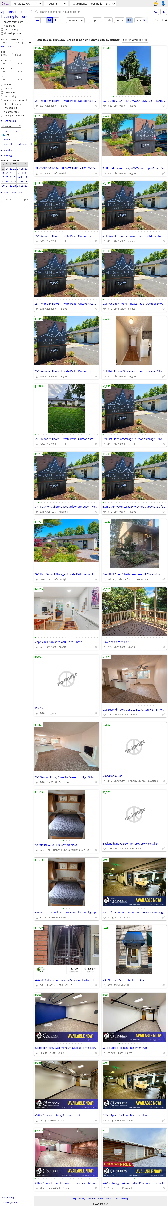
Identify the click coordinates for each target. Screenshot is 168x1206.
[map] (56, 20)
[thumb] (43, 20)
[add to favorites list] (37, 106)
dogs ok (8, 88)
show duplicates (13, 33)
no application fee (14, 115)
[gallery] (50, 20)
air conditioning (12, 104)
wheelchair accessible (16, 100)
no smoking (10, 96)
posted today (11, 29)
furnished (9, 92)
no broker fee (11, 111)
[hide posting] (96, 106)
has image (9, 25)
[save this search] (163, 12)
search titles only (13, 21)
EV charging (10, 107)
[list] (37, 20)
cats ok (7, 84)
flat (7, 134)
